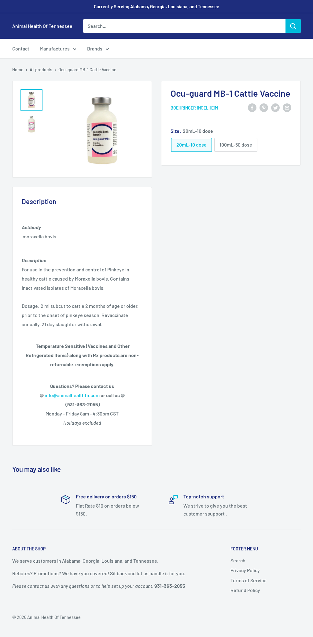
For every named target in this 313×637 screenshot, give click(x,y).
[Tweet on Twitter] (275, 107)
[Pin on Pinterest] (264, 107)
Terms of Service (248, 580)
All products (41, 69)
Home (18, 69)
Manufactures (55, 48)
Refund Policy (245, 590)
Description (34, 260)
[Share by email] (287, 107)
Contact (20, 48)
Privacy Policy (245, 570)
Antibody (31, 227)
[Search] (293, 26)
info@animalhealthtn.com (72, 395)
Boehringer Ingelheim (194, 107)
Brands (94, 48)
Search (237, 560)
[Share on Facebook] (252, 107)
